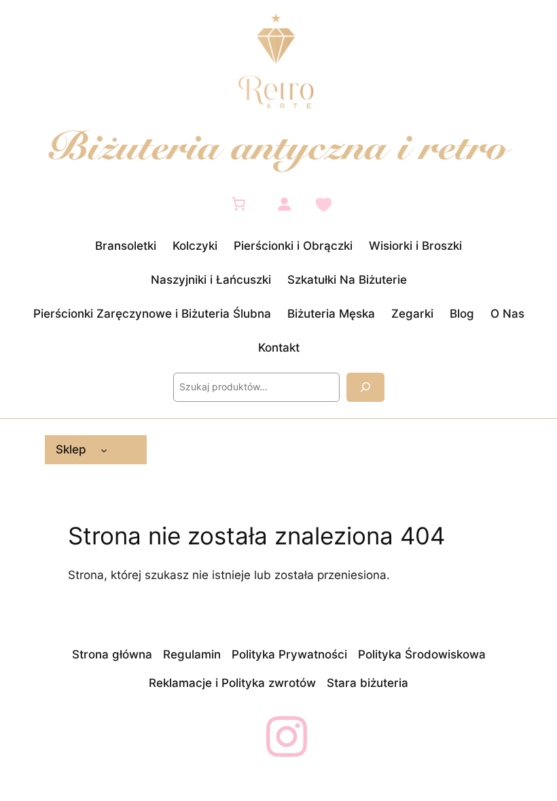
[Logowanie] (284, 204)
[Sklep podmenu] (104, 449)
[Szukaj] (365, 387)
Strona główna (112, 654)
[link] (238, 204)
